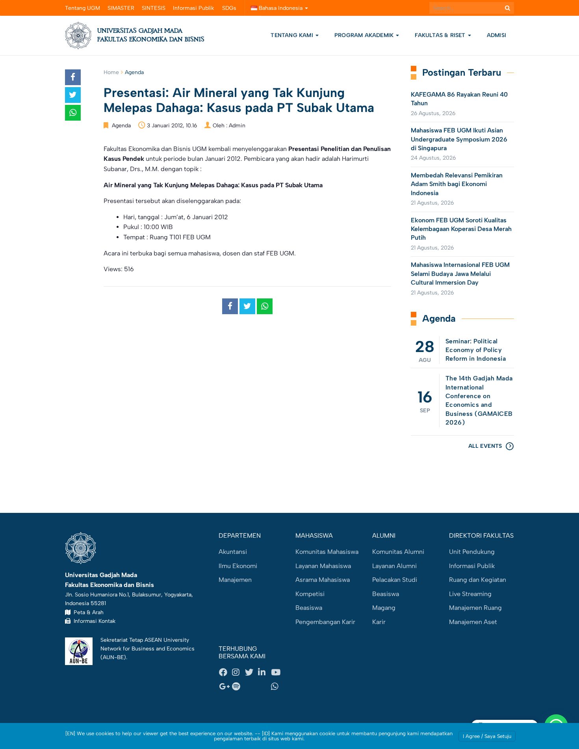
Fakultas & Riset (441, 35)
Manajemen (235, 579)
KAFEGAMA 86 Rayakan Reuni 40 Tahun (459, 99)
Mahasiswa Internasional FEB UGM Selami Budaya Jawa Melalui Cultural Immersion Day (460, 273)
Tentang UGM (82, 8)
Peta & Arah (87, 612)
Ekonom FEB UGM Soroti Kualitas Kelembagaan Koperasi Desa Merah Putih (461, 229)
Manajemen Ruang (475, 607)
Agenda (134, 72)
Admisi (496, 35)
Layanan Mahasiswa (323, 566)
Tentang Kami (292, 35)
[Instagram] (238, 672)
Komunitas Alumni (398, 551)
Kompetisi (310, 594)
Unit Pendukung (472, 551)
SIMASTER (121, 8)
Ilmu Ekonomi (238, 566)
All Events (485, 446)
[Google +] (225, 687)
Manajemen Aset (473, 622)
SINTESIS (153, 8)
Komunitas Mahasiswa (326, 551)
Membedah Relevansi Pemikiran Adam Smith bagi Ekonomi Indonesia (457, 184)
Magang (383, 607)
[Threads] (251, 687)
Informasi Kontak (93, 621)
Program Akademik (364, 35)
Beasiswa (308, 607)
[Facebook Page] (225, 672)
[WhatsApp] (277, 687)
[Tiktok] (264, 687)
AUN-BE (113, 657)
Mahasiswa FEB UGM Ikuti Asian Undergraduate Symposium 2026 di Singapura (459, 139)
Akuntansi (233, 551)
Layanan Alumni (394, 566)
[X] (251, 672)
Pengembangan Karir (325, 622)
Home (111, 72)
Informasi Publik (193, 8)
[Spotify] (238, 687)
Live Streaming (470, 594)
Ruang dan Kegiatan (477, 579)
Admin (237, 125)
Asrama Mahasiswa (322, 579)
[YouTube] (277, 672)
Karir (379, 622)
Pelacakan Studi (394, 579)
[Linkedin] (264, 672)
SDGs (229, 8)
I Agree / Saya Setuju (487, 736)
